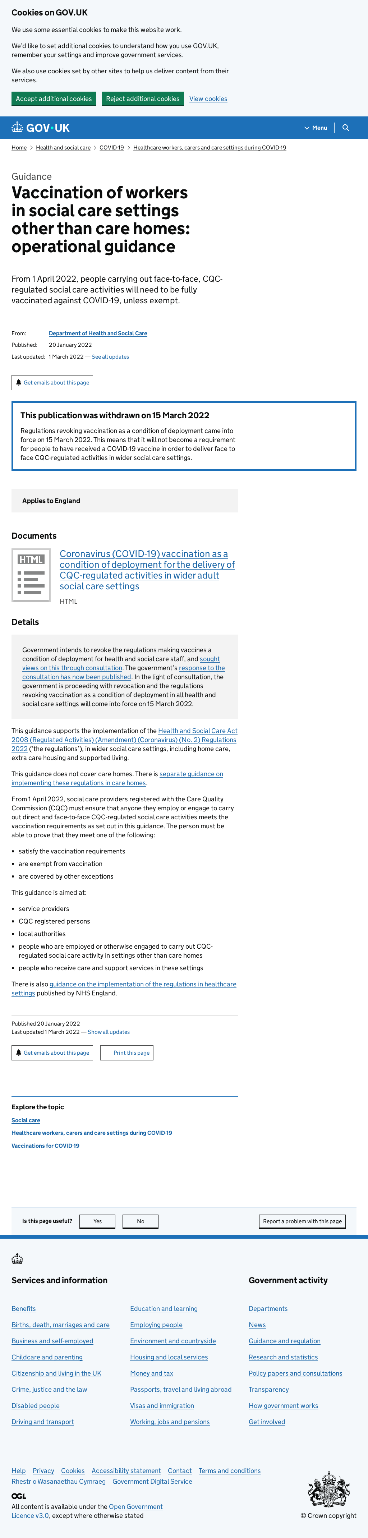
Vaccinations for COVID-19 (45, 1145)
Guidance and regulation (285, 1341)
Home (19, 147)
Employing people (156, 1325)
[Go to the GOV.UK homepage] (41, 127)
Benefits (24, 1308)
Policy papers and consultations (295, 1373)
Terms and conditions (230, 1470)
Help (19, 1470)
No (147, 1221)
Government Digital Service (152, 1481)
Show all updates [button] (109, 1031)
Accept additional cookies (54, 99)
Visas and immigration (162, 1405)
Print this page (132, 1052)
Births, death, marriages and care (61, 1325)
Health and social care (63, 147)
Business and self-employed (52, 1341)
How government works (283, 1405)
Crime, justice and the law (49, 1389)
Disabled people (36, 1405)
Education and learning (164, 1308)
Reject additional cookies (143, 99)
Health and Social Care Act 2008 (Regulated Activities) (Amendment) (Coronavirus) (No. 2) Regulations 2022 (125, 740)
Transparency (269, 1389)
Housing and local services (169, 1357)
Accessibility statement (126, 1470)
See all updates (110, 356)
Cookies (73, 1470)
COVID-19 (112, 147)
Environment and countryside (173, 1341)
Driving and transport (43, 1422)
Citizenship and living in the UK (56, 1373)
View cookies (208, 98)
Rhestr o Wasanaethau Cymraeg (59, 1481)
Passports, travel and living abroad (181, 1389)
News (257, 1325)
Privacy (43, 1470)
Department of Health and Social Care (98, 333)
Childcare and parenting (47, 1357)
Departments (268, 1308)
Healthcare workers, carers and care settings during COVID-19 (209, 147)
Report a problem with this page (302, 1221)
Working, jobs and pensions (170, 1422)
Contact (180, 1470)
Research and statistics (283, 1357)
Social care (26, 1120)
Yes (104, 1221)
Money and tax (151, 1373)
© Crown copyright (328, 1515)
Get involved (267, 1422)
